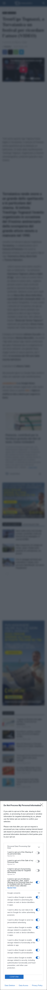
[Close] (42, 805)
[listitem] (23, 847)
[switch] (38, 853)
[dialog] (23, 895)
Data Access (23, 985)
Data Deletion (10, 985)
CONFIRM (14, 977)
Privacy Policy (37, 985)
